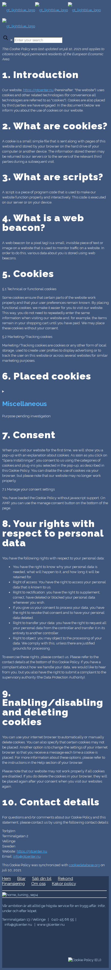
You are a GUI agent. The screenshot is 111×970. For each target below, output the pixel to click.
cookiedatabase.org (84, 865)
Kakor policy (64, 883)
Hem (6, 878)
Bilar (21, 878)
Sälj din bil (41, 878)
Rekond (65, 878)
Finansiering (13, 883)
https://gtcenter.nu (38, 90)
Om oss (38, 883)
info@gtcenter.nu (27, 856)
